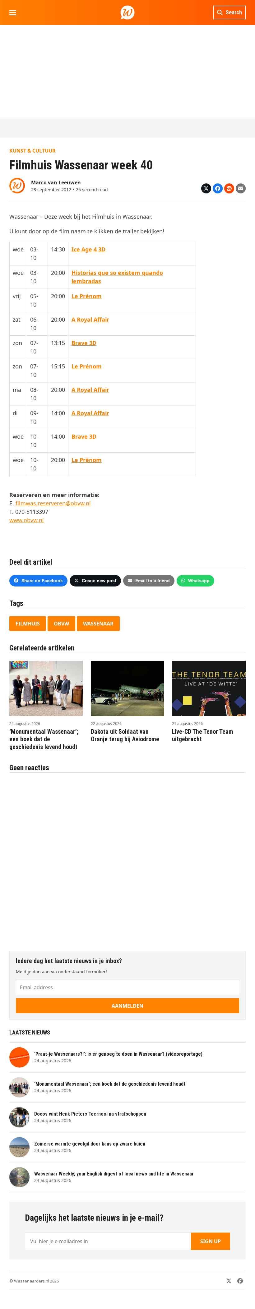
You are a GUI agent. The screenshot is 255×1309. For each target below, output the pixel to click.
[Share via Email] (241, 188)
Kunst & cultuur (32, 150)
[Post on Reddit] (229, 188)
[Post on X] (206, 188)
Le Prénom (87, 296)
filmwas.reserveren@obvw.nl (53, 503)
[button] (12, 12)
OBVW (61, 623)
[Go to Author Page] (17, 185)
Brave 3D (84, 343)
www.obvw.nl (26, 520)
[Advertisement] (127, 71)
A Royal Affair (90, 319)
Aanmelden (127, 1005)
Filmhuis (28, 623)
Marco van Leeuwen (56, 182)
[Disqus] (127, 859)
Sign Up (210, 1241)
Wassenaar (98, 623)
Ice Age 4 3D (88, 249)
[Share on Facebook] (218, 188)
